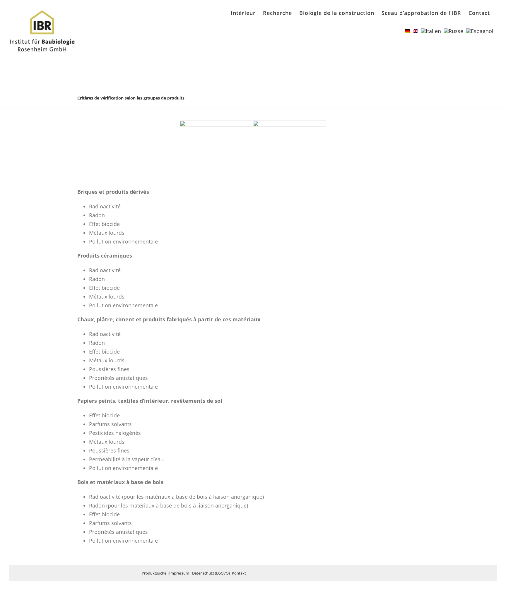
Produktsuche (154, 573)
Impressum (179, 573)
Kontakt (239, 573)
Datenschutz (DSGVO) (211, 573)
